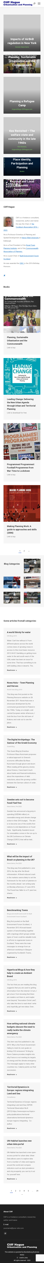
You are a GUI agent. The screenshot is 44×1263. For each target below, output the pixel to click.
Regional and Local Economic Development (22, 185)
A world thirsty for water (19, 632)
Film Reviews (21, 147)
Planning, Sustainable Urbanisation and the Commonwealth (22, 61)
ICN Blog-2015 (12, 636)
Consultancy (11, 1097)
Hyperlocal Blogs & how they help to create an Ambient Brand (21, 973)
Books (22, 69)
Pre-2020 (19, 806)
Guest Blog (11, 746)
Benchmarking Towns (17, 910)
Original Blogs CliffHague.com (22, 109)
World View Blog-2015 (14, 689)
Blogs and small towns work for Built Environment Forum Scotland (19, 915)
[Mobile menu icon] (39, 3)
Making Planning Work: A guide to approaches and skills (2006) (22, 529)
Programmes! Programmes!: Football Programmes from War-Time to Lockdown (21, 467)
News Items (25, 47)
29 (37, 1191)
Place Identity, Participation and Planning (22, 163)
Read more (11, 670)
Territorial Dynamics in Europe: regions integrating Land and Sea (20, 1090)
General (17, 47)
